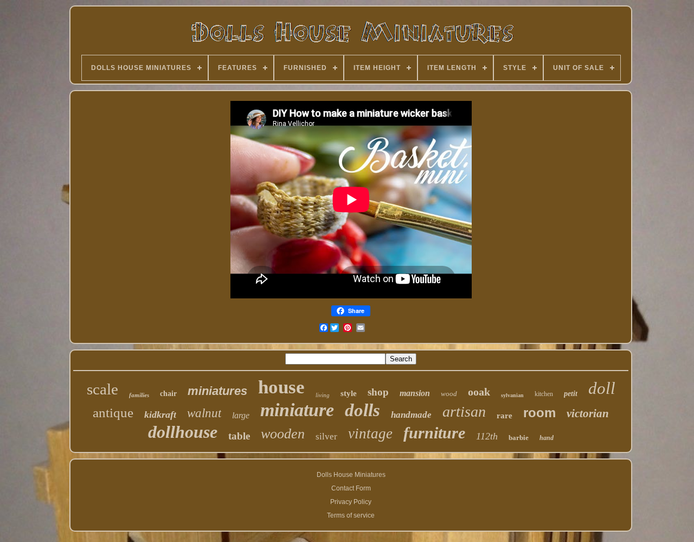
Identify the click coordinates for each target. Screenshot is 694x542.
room (539, 412)
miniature (297, 410)
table (239, 436)
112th (487, 436)
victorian (588, 413)
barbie (519, 437)
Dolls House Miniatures (351, 475)
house (281, 387)
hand (546, 438)
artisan (464, 411)
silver (326, 436)
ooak (479, 392)
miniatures (217, 391)
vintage (370, 433)
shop (378, 392)
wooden (283, 434)
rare (504, 415)
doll (601, 388)
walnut (204, 413)
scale (102, 389)
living (323, 395)
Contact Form (351, 488)
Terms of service (351, 515)
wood (449, 394)
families (139, 395)
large (240, 415)
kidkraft (160, 414)
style (348, 393)
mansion (415, 393)
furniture (434, 433)
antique (113, 412)
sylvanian (512, 395)
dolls (362, 410)
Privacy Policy (350, 502)
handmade (411, 415)
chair (168, 394)
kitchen (544, 394)
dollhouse (182, 432)
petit (570, 394)
